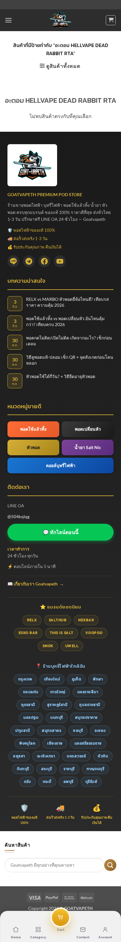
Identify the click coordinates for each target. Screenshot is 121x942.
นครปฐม (30, 717)
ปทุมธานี (22, 730)
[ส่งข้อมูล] (110, 865)
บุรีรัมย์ (91, 781)
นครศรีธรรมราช (88, 743)
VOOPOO (94, 633)
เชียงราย (55, 743)
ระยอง (100, 730)
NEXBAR (86, 620)
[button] (8, 20)
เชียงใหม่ (52, 679)
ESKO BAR (28, 633)
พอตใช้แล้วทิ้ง (33, 429)
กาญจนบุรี (96, 769)
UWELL (72, 646)
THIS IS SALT (62, 633)
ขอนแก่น (30, 692)
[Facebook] (44, 261)
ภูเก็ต (76, 679)
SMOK (48, 646)
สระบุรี (46, 769)
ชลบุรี (78, 730)
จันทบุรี (23, 769)
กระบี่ (47, 781)
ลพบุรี (68, 781)
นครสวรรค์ (76, 756)
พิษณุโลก (27, 743)
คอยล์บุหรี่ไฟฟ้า (60, 465)
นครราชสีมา (87, 692)
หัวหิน (103, 756)
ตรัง (27, 781)
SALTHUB (58, 620)
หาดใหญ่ (57, 692)
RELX (32, 620)
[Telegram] (29, 261)
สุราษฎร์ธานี (57, 705)
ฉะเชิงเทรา (46, 756)
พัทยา (98, 679)
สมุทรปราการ (86, 717)
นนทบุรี (56, 717)
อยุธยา (19, 756)
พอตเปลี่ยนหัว (88, 429)
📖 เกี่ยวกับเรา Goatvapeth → (35, 583)
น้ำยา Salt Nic (87, 447)
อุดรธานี (28, 705)
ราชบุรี (69, 769)
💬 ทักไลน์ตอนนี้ (60, 532)
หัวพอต (33, 447)
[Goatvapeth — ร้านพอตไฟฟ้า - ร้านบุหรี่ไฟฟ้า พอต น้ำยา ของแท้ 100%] (60, 20)
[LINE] (13, 261)
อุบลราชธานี (89, 705)
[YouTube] (60, 261)
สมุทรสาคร (51, 730)
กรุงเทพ (25, 679)
